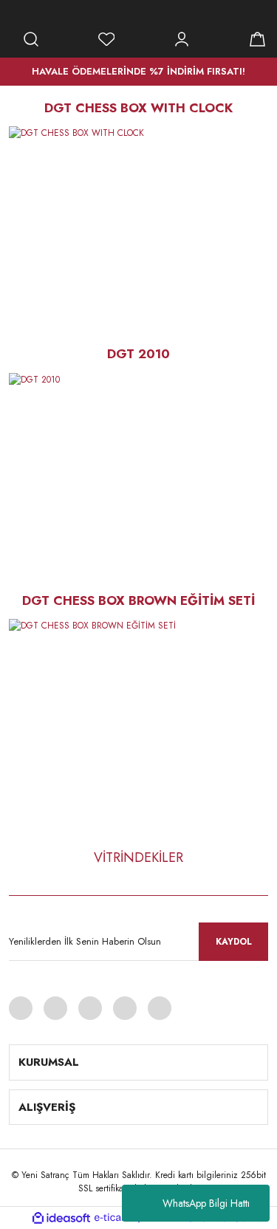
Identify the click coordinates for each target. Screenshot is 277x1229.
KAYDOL (234, 941)
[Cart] (257, 39)
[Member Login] (182, 39)
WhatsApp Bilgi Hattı (206, 1203)
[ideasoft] (61, 1218)
